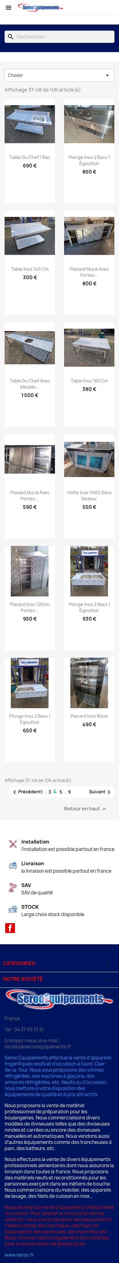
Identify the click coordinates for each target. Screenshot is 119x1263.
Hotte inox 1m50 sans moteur (89, 496)
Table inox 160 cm (89, 381)
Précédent (26, 792)
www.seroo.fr (19, 1255)
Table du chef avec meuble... (30, 384)
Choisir (59, 75)
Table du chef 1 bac (29, 157)
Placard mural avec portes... (89, 272)
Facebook (10, 928)
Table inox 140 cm (30, 269)
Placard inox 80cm (89, 716)
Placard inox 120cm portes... (29, 607)
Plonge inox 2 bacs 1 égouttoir (89, 160)
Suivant (101, 792)
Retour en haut (86, 809)
